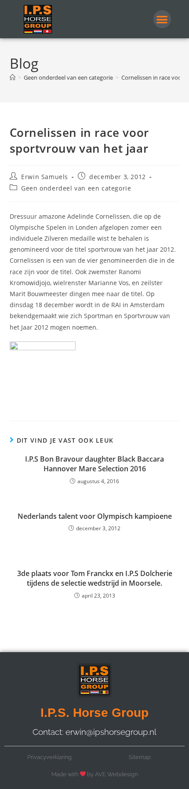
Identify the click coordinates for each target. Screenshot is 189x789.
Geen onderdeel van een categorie (76, 188)
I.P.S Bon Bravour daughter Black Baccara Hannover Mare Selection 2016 (94, 463)
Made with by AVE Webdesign (94, 774)
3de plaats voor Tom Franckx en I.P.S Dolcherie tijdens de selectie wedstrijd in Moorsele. (94, 578)
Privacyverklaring (49, 757)
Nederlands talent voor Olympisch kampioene (95, 516)
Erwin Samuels (44, 176)
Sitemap (140, 757)
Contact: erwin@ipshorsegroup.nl (94, 732)
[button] (162, 19)
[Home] (12, 77)
